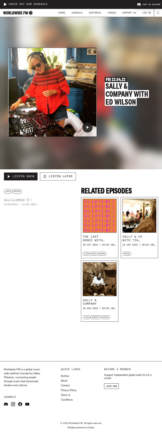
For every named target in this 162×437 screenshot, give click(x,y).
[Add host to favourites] (27, 200)
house (17, 191)
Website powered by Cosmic (81, 428)
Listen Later (61, 176)
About (64, 381)
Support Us (129, 12)
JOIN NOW (111, 386)
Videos (112, 12)
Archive (65, 376)
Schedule (77, 12)
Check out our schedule (28, 4)
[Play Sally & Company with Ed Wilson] (87, 127)
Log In (146, 12)
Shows (61, 12)
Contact (65, 386)
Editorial (95, 12)
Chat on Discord (151, 4)
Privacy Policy (68, 390)
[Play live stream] (5, 4)
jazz (8, 191)
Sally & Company (14, 200)
